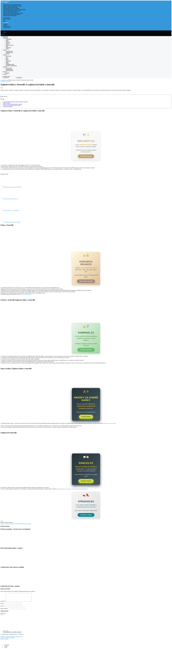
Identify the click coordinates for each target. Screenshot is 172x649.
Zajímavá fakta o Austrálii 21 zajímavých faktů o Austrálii (15, 101)
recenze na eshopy (7, 27)
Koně (7, 62)
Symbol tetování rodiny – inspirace (10, 586)
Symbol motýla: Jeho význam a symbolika (12, 567)
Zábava (7, 41)
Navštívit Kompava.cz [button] (86, 349)
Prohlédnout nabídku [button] (86, 515)
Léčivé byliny (9, 68)
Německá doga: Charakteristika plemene (11, 14)
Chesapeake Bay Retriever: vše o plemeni (12, 4)
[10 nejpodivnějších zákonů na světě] (10, 220)
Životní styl (5, 23)
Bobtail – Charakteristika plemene (10, 7)
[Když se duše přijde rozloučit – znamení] (14, 545)
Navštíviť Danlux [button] (86, 481)
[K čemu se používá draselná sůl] (10, 197)
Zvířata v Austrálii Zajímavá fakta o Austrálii (12, 104)
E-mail (2, 606)
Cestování (8, 42)
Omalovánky (8, 39)
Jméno (2, 603)
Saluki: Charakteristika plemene (10, 15)
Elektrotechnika (6, 17)
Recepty (5, 71)
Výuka (4, 50)
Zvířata (4, 54)
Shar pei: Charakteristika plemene (10, 11)
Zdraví (4, 21)
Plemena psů (8, 56)
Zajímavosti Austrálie (7, 106)
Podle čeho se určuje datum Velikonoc (12, 187)
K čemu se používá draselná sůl (10, 198)
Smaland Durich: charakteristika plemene (12, 10)
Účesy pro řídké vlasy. (26, 294)
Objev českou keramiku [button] (86, 281)
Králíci (7, 63)
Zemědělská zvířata (10, 64)
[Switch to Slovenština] (3, 28)
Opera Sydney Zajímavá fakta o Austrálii (11, 105)
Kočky (7, 58)
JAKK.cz (5, 25)
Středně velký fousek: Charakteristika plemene (13, 13)
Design (7, 43)
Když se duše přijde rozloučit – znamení (11, 548)
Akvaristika (8, 60)
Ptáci (7, 59)
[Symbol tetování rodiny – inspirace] (14, 583)
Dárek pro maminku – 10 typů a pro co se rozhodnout (16, 529)
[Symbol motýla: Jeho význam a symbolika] (14, 564)
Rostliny (5, 66)
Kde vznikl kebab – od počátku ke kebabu (12, 631)
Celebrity (5, 74)
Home (2, 80)
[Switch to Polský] (3, 29)
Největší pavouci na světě (110, 423)
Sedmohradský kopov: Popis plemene (11, 8)
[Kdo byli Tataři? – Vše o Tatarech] (10, 209)
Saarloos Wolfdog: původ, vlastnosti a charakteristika (14, 9)
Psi (4, 20)
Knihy (7, 40)
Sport (7, 46)
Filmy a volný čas (7, 19)
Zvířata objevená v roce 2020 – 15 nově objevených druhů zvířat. (72, 489)
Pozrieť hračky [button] (86, 416)
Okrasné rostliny (9, 69)
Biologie (8, 53)
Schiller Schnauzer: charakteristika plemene (12, 5)
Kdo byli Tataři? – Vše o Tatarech (11, 210)
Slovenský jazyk (9, 51)
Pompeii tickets (6, 26)
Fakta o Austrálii (6, 102)
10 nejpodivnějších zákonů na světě (11, 222)
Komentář (3, 601)
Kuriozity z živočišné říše (11, 65)
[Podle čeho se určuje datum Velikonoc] (10, 185)
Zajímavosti (5, 22)
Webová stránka (4, 608)
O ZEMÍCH (3, 81)
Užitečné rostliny (9, 70)
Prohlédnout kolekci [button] (86, 156)
